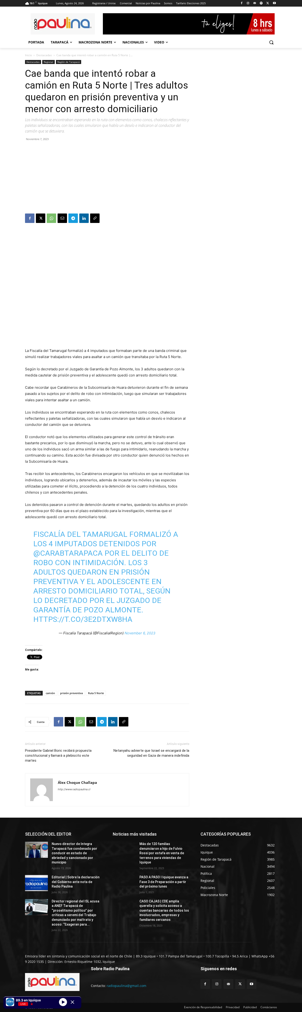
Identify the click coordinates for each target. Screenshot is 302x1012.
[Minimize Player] (72, 1002)
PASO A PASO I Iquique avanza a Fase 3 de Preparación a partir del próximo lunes (163, 881)
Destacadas (44, 55)
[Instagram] (248, 3)
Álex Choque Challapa (77, 782)
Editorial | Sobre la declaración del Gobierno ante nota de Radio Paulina (76, 881)
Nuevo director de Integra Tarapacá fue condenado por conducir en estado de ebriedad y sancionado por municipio (74, 853)
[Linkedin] (84, 218)
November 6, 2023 (140, 633)
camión (50, 693)
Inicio (28, 55)
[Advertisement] (107, 178)
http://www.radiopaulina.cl (74, 789)
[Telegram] (73, 218)
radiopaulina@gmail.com (126, 985)
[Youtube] (274, 3)
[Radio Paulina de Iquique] (63, 23)
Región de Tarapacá (68, 62)
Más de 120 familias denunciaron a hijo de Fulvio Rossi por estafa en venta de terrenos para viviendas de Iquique (161, 853)
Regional (48, 62)
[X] (267, 3)
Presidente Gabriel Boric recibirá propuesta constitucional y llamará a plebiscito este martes (58, 755)
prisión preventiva (71, 693)
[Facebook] (241, 3)
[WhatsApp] (51, 218)
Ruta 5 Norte (96, 693)
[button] (271, 42)
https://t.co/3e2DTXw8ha (82, 619)
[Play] (63, 1002)
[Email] (62, 218)
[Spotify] (261, 3)
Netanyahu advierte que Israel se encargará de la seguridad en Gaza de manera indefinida (151, 753)
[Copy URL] (95, 218)
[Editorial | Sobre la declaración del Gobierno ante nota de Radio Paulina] (36, 883)
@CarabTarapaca (68, 553)
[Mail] (254, 3)
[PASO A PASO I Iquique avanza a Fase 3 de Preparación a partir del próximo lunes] (124, 883)
